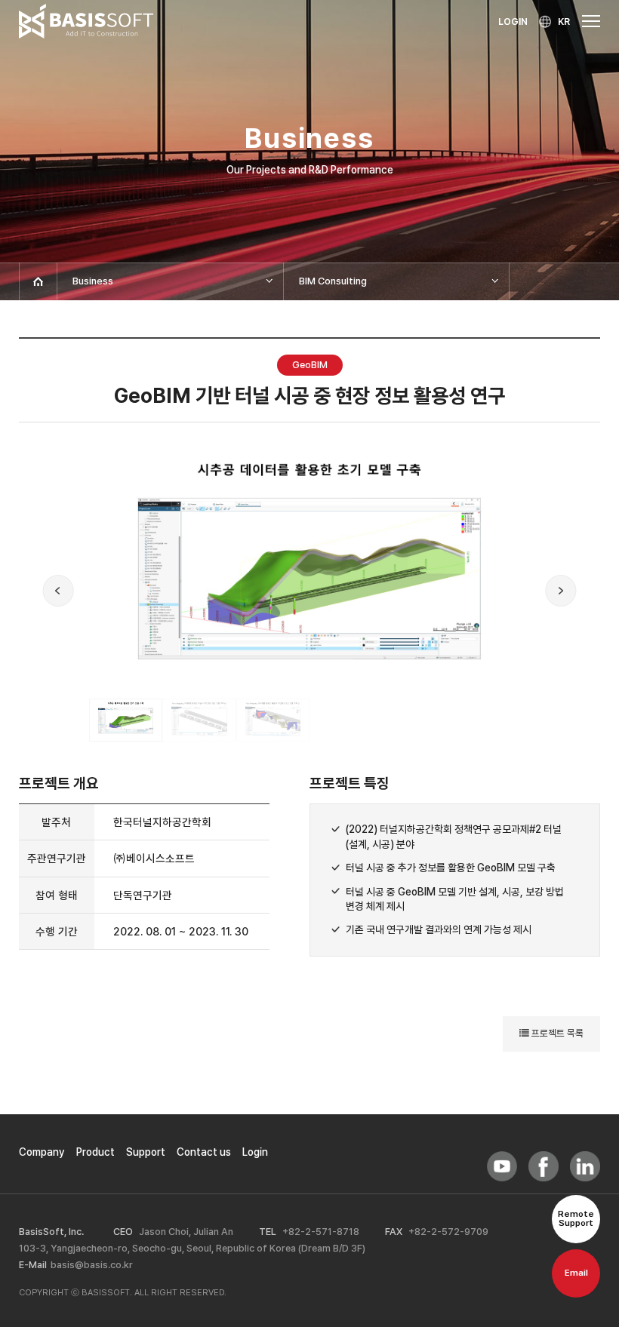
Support (145, 1152)
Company (42, 1152)
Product (95, 1152)
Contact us (204, 1152)
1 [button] (125, 720)
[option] (309, 575)
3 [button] (273, 720)
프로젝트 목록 (556, 1033)
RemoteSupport (576, 1218)
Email (576, 1272)
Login (255, 1152)
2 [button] (199, 720)
